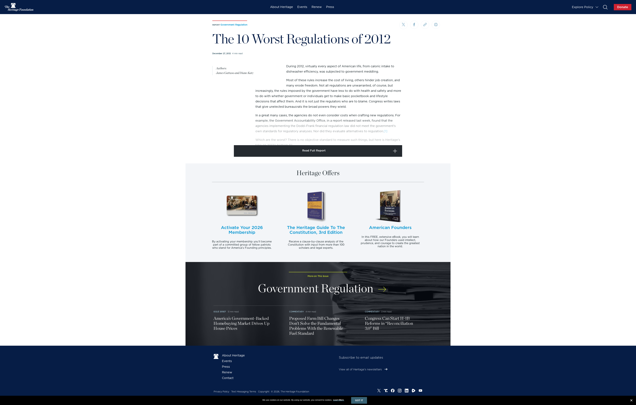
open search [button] (605, 7)
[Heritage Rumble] (413, 391)
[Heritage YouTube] (420, 391)
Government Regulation (233, 24)
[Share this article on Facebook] (414, 25)
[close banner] (631, 400)
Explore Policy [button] (582, 7)
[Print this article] (436, 25)
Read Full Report (314, 150)
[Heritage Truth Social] (386, 391)
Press (330, 7)
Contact (228, 378)
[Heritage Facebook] (393, 391)
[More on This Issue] (382, 287)
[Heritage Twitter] (379, 391)
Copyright (263, 391)
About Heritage (281, 7)
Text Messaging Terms (243, 391)
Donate (622, 7)
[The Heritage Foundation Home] (19, 7)
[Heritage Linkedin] (406, 391)
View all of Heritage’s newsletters (360, 369)
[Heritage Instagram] (399, 391)
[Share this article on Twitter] (403, 25)
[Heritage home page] (216, 356)
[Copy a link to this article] (425, 25)
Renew (317, 7)
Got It (359, 400)
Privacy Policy (221, 391)
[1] (385, 131)
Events (302, 7)
